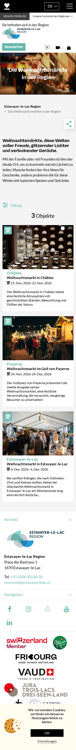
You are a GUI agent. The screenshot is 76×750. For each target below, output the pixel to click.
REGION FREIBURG (15, 16)
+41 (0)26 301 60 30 (27, 576)
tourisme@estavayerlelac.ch (27, 582)
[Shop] (68, 46)
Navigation (13, 594)
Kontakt (11, 519)
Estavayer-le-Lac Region (22, 106)
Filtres (16, 205)
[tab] (38, 520)
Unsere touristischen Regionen (51, 16)
